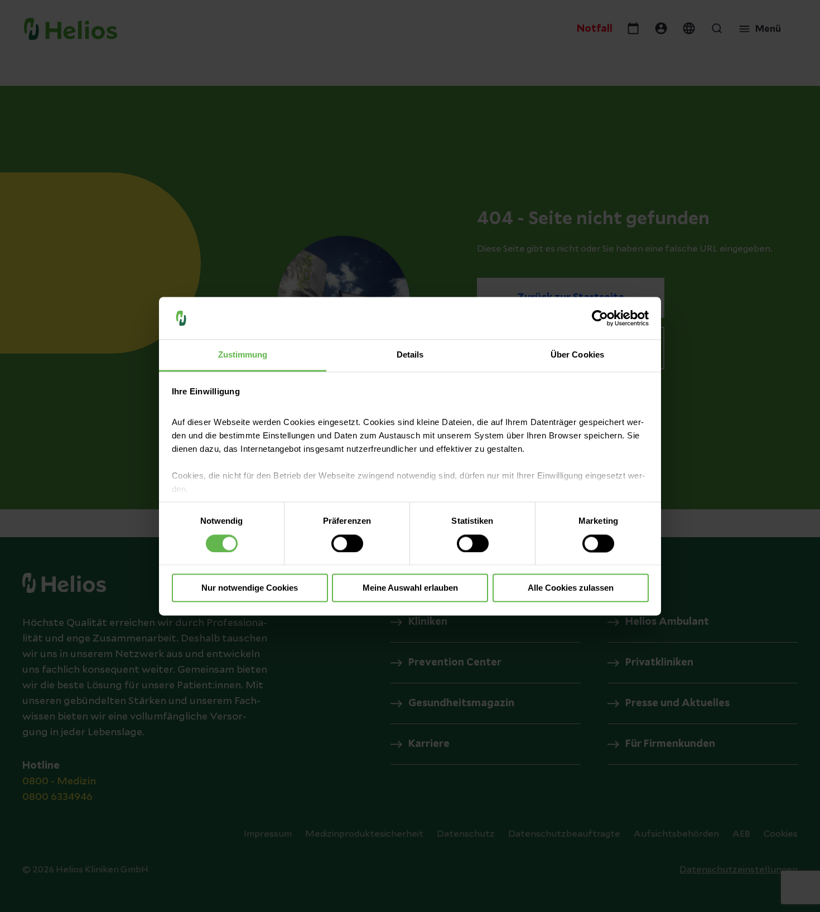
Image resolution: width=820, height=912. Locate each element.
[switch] (347, 543)
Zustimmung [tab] (243, 355)
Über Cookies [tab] (577, 355)
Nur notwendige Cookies (249, 588)
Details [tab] (410, 355)
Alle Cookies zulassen (571, 588)
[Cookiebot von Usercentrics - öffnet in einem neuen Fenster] (600, 318)
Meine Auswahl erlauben (410, 588)
